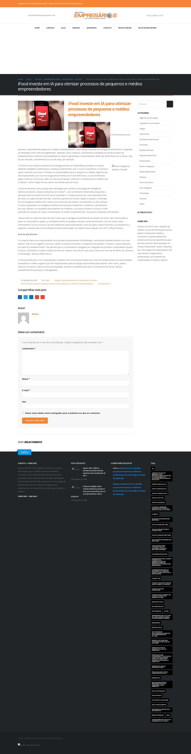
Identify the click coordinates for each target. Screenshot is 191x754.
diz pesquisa (156, 611)
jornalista (156, 678)
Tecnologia (144, 193)
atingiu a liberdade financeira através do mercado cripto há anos (161, 508)
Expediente (91, 28)
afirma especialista (159, 484)
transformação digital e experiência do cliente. (161, 720)
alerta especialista (159, 489)
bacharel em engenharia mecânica (161, 519)
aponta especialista (159, 493)
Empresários (84, 280)
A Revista (50, 28)
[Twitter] (166, 4)
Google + (37, 297)
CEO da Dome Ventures (160, 525)
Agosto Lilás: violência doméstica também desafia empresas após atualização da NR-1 (94, 472)
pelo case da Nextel (159, 705)
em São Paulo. (157, 627)
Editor (47, 280)
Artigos (57, 280)
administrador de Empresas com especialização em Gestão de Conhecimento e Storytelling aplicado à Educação (161, 476)
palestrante (156, 695)
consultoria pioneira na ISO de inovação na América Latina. (161, 596)
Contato (107, 28)
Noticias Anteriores (147, 28)
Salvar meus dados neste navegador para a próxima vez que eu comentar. (62, 413)
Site (24, 401)
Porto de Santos (146, 182)
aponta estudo (158, 498)
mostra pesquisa (158, 691)
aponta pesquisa (158, 502)
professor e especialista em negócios (161, 709)
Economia (144, 144)
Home (37, 28)
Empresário (156, 623)
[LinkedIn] (171, 4)
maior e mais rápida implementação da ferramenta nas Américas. (159, 684)
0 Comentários (104, 284)
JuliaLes (116, 484)
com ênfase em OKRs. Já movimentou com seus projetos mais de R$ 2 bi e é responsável (161, 572)
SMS (168, 715)
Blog (63, 28)
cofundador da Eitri (159, 554)
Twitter (26, 297)
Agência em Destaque (149, 118)
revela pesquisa (158, 715)
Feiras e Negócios (147, 166)
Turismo (143, 198)
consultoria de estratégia (158, 589)
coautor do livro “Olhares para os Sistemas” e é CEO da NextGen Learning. (159, 547)
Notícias (93, 280)
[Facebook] (162, 4)
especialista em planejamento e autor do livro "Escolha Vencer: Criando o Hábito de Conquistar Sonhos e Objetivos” (161, 658)
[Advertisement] (95, 53)
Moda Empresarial (147, 171)
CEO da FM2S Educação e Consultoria (160, 529)
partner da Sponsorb (160, 700)
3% (153, 468)
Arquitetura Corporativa (150, 123)
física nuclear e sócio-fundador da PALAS (160, 672)
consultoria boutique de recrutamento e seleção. (161, 583)
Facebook (20, 297)
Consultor (156, 578)
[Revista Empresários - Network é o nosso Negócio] (95, 15)
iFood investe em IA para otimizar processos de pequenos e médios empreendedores (57, 284)
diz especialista (158, 606)
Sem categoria (146, 188)
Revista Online (124, 28)
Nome (26, 379)
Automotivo (144, 134)
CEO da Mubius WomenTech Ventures (162, 540)
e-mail (166, 611)
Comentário (29, 348)
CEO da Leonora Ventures (161, 535)
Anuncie (76, 28)
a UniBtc (155, 514)
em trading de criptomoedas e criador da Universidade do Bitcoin (161, 634)
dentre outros (157, 602)
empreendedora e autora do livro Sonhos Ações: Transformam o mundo (161, 617)
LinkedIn (31, 297)
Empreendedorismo (69, 280)
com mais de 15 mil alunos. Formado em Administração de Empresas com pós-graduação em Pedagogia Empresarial (162, 562)
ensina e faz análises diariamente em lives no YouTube (161, 641)
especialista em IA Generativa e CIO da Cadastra (159, 649)
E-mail (43, 297)
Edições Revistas (147, 150)
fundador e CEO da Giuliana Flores (159, 666)
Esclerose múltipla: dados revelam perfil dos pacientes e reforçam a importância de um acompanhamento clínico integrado (88, 491)
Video (142, 204)
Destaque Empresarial (149, 139)
